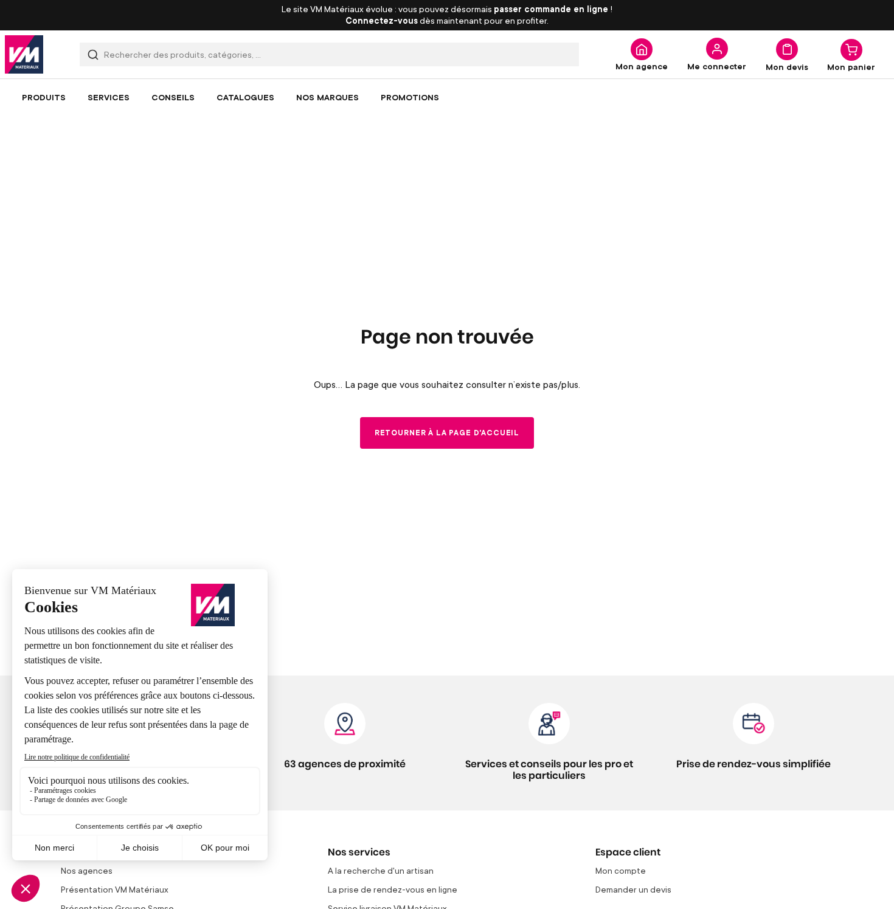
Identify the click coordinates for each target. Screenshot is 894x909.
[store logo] (24, 54)
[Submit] (93, 54)
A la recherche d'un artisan (381, 870)
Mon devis (787, 66)
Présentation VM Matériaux (114, 889)
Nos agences (87, 870)
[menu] (447, 97)
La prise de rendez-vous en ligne (392, 889)
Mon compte (620, 870)
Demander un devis (633, 889)
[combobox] (329, 54)
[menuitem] (44, 97)
